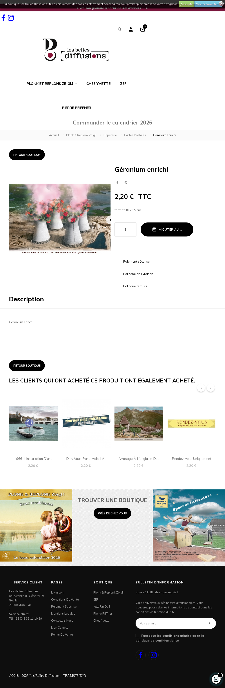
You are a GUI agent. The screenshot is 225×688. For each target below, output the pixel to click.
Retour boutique (26, 154)
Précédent (9, 219)
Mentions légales (63, 613)
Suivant (110, 219)
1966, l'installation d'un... (33, 459)
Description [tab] (26, 299)
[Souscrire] (209, 623)
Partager (117, 182)
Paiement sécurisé (64, 606)
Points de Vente (62, 634)
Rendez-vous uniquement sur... (191, 459)
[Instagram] (10, 18)
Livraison (57, 592)
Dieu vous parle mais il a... (86, 459)
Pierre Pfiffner (102, 613)
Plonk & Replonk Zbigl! (108, 592)
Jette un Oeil (101, 606)
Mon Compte (59, 627)
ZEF (95, 599)
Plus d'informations (208, 4)
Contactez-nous (62, 620)
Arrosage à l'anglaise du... (139, 459)
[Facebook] (3, 18)
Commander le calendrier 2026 (112, 122)
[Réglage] (131, 29)
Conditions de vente (65, 599)
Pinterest (126, 182)
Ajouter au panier (174, 229)
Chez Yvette (101, 620)
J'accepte (186, 4)
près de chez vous (112, 513)
